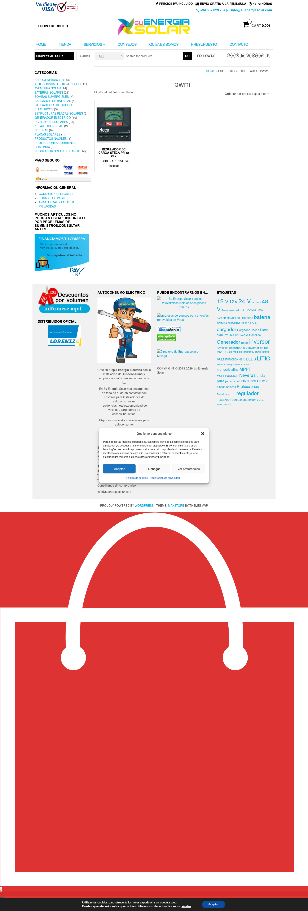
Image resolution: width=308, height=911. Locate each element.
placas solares (226, 387)
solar (261, 399)
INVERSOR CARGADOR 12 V (232, 348)
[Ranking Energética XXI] (166, 337)
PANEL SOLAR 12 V (254, 381)
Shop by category (49, 56)
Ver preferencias (188, 468)
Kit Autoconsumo (49, 126)
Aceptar (119, 468)
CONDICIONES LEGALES (56, 194)
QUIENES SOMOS (164, 44)
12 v (222, 300)
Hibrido (244, 342)
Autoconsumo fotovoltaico (58, 84)
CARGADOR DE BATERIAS (53, 101)
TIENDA (65, 44)
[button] (203, 433)
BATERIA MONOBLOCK (229, 318)
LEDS (251, 359)
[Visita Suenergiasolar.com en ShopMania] (169, 328)
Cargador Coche (248, 330)
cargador (226, 329)
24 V (244, 300)
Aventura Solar (48, 88)
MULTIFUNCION (227, 375)
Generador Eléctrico (53, 117)
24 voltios (256, 302)
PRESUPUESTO (204, 44)
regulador (247, 393)
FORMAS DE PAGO (52, 198)
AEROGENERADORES (50, 80)
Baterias (247, 318)
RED (232, 394)
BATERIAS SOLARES (49, 92)
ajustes (186, 906)
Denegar (154, 468)
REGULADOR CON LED (229, 399)
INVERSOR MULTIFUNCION (235, 352)
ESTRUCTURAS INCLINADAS (232, 335)
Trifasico (227, 404)
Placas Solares (47, 134)
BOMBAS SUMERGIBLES (52, 96)
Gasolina (255, 335)
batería (262, 316)
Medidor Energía (225, 364)
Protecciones (248, 386)
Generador (228, 341)
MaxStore (176, 505)
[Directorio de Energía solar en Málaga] (184, 353)
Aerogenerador (231, 310)
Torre (219, 404)
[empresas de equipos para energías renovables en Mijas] (184, 317)
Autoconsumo (252, 310)
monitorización (241, 364)
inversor (259, 341)
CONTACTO (238, 44)
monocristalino (228, 369)
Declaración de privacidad (165, 478)
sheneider (249, 399)
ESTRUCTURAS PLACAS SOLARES (59, 113)
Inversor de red (258, 348)
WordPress (144, 505)
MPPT (245, 369)
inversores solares (51, 122)
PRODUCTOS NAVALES (51, 138)
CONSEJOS (127, 44)
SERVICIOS (93, 44)
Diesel (264, 329)
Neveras (41, 130)
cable (252, 322)
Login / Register (53, 25)
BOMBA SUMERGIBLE (232, 323)
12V (233, 301)
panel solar (232, 381)
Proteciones (223, 394)
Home (41, 44)
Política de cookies (137, 478)
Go (187, 56)
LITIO (263, 358)
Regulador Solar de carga (57, 151)
